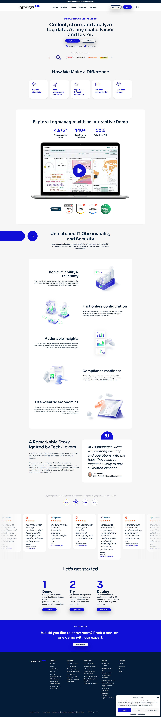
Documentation (89, 663)
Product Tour (54, 669)
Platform (55, 7)
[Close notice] (159, 1)
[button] (157, 697)
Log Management (72, 663)
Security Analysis (72, 669)
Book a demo (80, 644)
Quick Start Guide (90, 666)
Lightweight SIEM (72, 677)
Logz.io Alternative (108, 698)
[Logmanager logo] (29, 7)
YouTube (36, 712)
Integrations (88, 669)
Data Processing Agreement (68, 712)
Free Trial (52, 671)
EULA (78, 712)
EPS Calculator (54, 679)
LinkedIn (31, 712)
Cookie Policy (134, 714)
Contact (121, 663)
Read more (91, 1)
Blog (120, 671)
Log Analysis (71, 674)
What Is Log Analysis (90, 676)
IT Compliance (71, 666)
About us (122, 666)
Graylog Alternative (108, 683)
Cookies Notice (55, 712)
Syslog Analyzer (107, 673)
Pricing (73, 7)
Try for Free (72, 41)
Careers (121, 669)
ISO (83, 712)
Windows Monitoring (73, 671)
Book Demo (116, 7)
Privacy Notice (141, 714)
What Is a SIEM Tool (90, 683)
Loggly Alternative (107, 685)
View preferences (152, 710)
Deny (138, 710)
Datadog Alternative (108, 680)
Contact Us (104, 610)
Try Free (127, 7)
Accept (124, 710)
